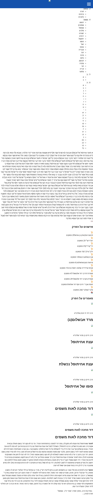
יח (83, 131)
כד (83, 148)
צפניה (82, 63)
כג (83, 145)
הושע (82, 41)
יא (83, 112)
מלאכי (81, 71)
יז (87, 83)
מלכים (81, 30)
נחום (82, 58)
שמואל (86, 20)
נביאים (86, 9)
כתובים (81, 17)
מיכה (82, 55)
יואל (82, 44)
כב (83, 142)
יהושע (82, 22)
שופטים (81, 25)
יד (83, 121)
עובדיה (81, 49)
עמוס (82, 47)
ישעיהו (81, 33)
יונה (82, 52)
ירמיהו (81, 36)
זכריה (82, 69)
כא (83, 140)
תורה (82, 11)
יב (83, 115)
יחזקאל (81, 38)
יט (83, 134)
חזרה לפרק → (87, 493)
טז (83, 126)
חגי (82, 66)
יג (83, 118)
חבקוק (81, 60)
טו (83, 123)
